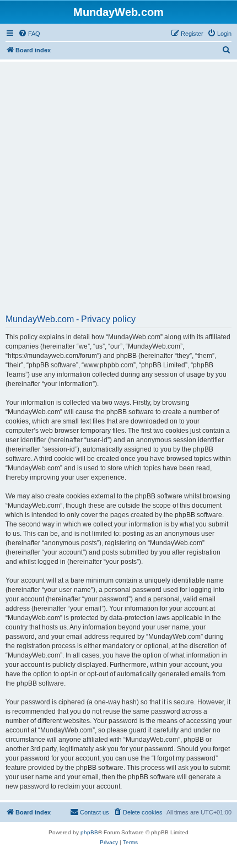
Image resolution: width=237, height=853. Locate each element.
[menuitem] (29, 33)
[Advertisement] (118, 191)
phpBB (89, 832)
